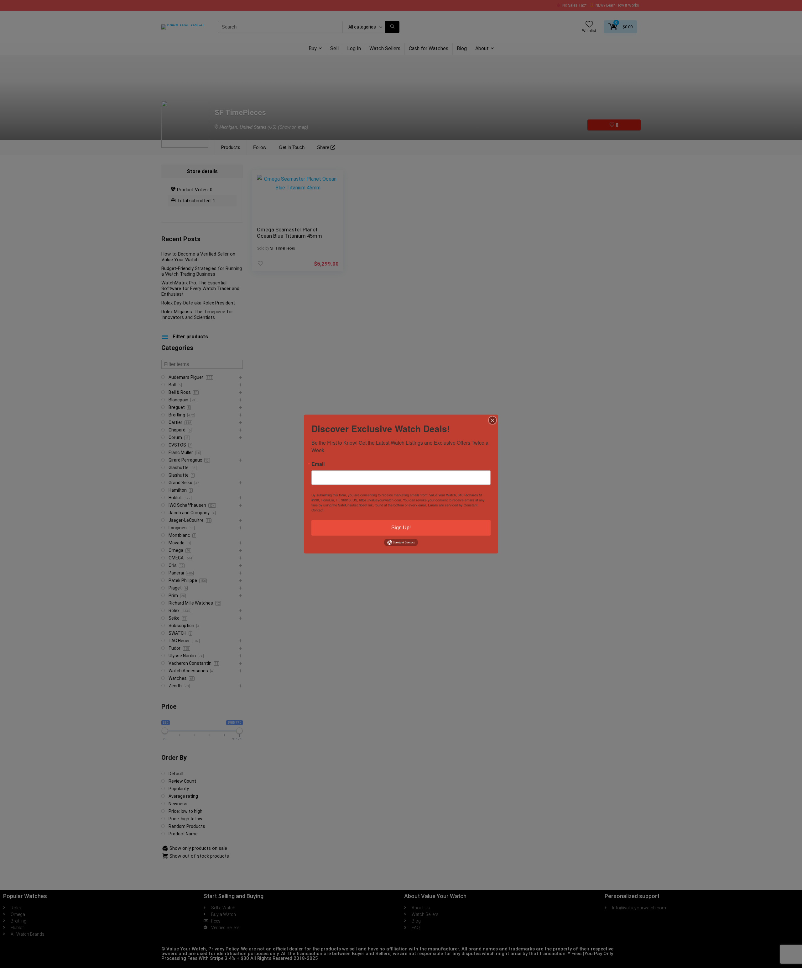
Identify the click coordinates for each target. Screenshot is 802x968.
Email (318, 464)
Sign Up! (401, 527)
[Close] (492, 420)
